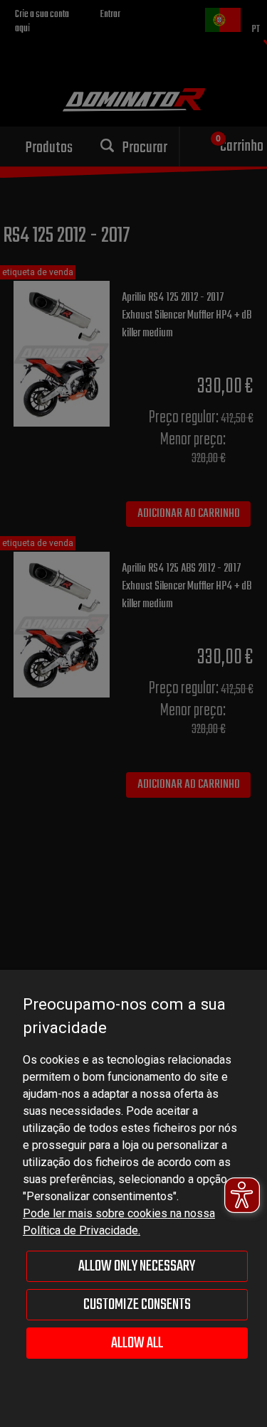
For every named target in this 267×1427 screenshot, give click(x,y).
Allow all (137, 1343)
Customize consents (137, 1305)
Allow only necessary (136, 1266)
